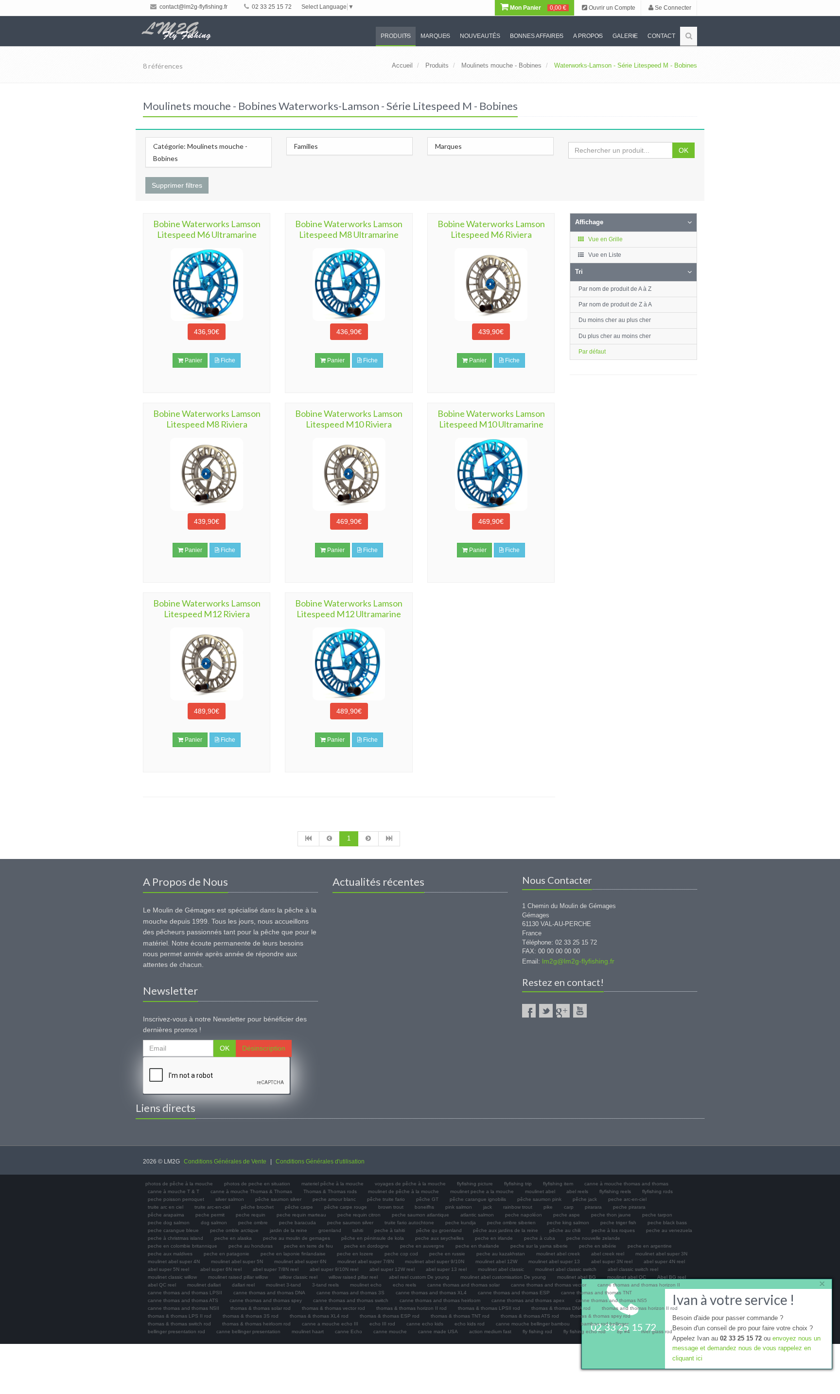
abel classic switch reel (633, 1269)
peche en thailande (477, 1246)
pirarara (593, 1207)
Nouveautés (480, 36)
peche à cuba (539, 1238)
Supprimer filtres (177, 185)
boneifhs (424, 1207)
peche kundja (460, 1222)
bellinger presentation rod (176, 1331)
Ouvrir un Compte (611, 7)
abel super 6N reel (221, 1269)
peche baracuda (297, 1222)
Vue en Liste (604, 254)
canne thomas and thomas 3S (350, 1292)
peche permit (210, 1214)
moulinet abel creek (558, 1253)
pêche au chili (564, 1230)
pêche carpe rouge (345, 1207)
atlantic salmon (477, 1214)
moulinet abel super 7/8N (365, 1261)
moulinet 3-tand (283, 1284)
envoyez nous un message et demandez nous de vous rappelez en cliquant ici (746, 1348)
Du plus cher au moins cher (614, 336)
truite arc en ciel (165, 1207)
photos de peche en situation (257, 1183)
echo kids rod (470, 1323)
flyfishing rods (657, 1191)
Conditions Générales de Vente (225, 1161)
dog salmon (214, 1222)
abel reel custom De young (419, 1277)
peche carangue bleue (173, 1230)
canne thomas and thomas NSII (183, 1308)
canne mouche (390, 1331)
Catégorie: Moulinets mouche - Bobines (200, 152)
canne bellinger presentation (248, 1331)
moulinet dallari (204, 1284)
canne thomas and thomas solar (463, 1284)
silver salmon (229, 1199)
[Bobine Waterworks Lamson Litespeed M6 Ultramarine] (206, 284)
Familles (306, 146)
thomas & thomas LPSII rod (489, 1308)
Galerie (625, 36)
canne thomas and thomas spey (265, 1300)
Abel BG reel (671, 1277)
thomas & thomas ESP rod (390, 1316)
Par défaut (592, 351)
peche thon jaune (611, 1214)
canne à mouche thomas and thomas (626, 1183)
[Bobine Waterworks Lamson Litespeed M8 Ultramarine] (348, 284)
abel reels (577, 1191)
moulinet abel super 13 (554, 1261)
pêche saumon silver (278, 1199)
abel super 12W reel (392, 1269)
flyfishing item (558, 1183)
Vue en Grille (605, 239)
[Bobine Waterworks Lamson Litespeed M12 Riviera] (206, 663)
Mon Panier (537, 7)
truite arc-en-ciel (212, 1207)
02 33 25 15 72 (271, 6)
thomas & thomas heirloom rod (256, 1323)
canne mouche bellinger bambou (533, 1323)
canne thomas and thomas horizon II (638, 1284)
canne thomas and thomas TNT (596, 1292)
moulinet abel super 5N (237, 1261)
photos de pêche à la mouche (179, 1183)
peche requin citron (359, 1214)
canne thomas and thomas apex (527, 1300)
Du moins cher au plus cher (614, 320)
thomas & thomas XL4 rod (319, 1316)
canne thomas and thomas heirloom (440, 1300)
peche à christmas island (175, 1238)
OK (683, 150)
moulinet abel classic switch (565, 1269)
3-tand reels (325, 1284)
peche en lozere (355, 1253)
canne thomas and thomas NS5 (611, 1300)
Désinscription (263, 1048)
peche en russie (447, 1253)
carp (569, 1207)
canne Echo (348, 1331)
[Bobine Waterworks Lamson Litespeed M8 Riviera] (206, 474)
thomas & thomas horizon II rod (411, 1308)
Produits (396, 36)
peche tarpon (657, 1214)
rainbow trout (517, 1207)
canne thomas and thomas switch (350, 1300)
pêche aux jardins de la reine (505, 1230)
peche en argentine (650, 1246)
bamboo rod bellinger (605, 1323)
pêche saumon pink (539, 1199)
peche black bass (667, 1222)
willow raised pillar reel (353, 1277)
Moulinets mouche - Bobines (501, 65)
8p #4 (623, 1331)
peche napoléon (523, 1214)
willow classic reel (298, 1277)
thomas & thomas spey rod (600, 1316)
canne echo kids (424, 1323)
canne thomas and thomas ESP (514, 1292)
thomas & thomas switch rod (179, 1323)
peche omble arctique (234, 1230)
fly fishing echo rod (584, 1331)
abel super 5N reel (168, 1269)
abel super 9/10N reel (334, 1269)
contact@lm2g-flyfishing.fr (193, 6)
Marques (435, 36)
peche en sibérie (597, 1246)
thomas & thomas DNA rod (561, 1308)
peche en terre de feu (308, 1246)
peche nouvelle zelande (593, 1238)
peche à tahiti (389, 1230)
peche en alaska (233, 1238)
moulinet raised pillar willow (238, 1277)
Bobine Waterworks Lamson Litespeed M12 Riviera (207, 608)
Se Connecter (672, 7)
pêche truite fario (386, 1199)
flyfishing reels (615, 1191)
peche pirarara (629, 1207)
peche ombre (253, 1222)
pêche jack (585, 1199)
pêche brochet (257, 1207)
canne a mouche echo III (330, 1323)
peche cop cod (401, 1253)
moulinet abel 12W (496, 1261)
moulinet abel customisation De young (503, 1277)
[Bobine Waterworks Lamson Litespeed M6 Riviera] (491, 284)
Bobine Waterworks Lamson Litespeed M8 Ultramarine (348, 229)
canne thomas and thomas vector (548, 1284)
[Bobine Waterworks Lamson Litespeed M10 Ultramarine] (491, 474)
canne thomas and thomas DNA (269, 1292)
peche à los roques (613, 1230)
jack (487, 1207)
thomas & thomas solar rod (260, 1308)
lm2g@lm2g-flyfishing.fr (578, 961)
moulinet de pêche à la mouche (403, 1191)
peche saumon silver (350, 1222)
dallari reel (243, 1284)
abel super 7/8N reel (275, 1269)
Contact (661, 36)
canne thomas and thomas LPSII (185, 1292)
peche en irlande (494, 1238)
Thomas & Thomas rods (330, 1191)
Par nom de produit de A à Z (614, 289)
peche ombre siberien (511, 1222)
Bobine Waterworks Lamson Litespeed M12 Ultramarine (348, 608)
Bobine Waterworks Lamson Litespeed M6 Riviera (491, 229)
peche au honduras (250, 1246)
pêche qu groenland (439, 1230)
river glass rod (656, 1331)
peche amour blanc (334, 1199)
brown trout (390, 1207)
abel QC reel (162, 1284)
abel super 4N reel (664, 1261)
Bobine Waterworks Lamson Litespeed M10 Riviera (348, 418)
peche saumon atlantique (420, 1214)
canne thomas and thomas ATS (183, 1300)
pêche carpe (299, 1207)
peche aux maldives (170, 1253)
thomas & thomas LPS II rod (179, 1316)
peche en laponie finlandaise (293, 1253)
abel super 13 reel (446, 1269)
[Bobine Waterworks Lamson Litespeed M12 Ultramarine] (348, 663)
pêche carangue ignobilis (478, 1199)
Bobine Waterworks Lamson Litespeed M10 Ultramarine (491, 418)
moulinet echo (366, 1284)
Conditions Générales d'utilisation (320, 1161)
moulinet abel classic (501, 1269)
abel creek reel (607, 1253)
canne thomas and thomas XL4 (431, 1292)
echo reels (404, 1284)
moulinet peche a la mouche (482, 1191)
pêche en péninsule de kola (372, 1238)
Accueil (402, 65)
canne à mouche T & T (173, 1191)
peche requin (250, 1214)
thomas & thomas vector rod (333, 1308)
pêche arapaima (166, 1214)
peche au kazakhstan (500, 1253)
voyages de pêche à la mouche (410, 1183)
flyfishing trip (518, 1183)
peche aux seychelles (439, 1238)
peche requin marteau (301, 1214)
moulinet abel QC (626, 1277)
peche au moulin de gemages (296, 1238)
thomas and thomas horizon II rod (640, 1308)
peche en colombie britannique (182, 1246)
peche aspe (566, 1214)
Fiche (227, 360)
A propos (588, 36)
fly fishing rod (537, 1331)
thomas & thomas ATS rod (530, 1316)
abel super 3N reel (611, 1261)
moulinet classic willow (172, 1277)
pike (548, 1207)
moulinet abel (540, 1191)
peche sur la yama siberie (539, 1246)
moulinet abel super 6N (300, 1261)
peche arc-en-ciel (627, 1199)
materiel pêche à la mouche (332, 1183)
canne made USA (438, 1331)
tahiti (357, 1230)
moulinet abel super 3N (661, 1253)
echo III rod (382, 1323)
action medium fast (490, 1331)
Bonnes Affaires (536, 36)
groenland (329, 1230)
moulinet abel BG (576, 1277)
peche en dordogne (366, 1246)
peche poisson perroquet (176, 1199)
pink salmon (458, 1207)
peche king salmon (568, 1222)
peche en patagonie (226, 1253)
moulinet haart (308, 1331)
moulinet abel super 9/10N (434, 1261)
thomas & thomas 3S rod (251, 1316)
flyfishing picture (475, 1183)
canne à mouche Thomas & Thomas (251, 1191)
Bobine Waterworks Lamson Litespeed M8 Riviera (207, 418)
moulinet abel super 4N (174, 1261)
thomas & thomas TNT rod (460, 1316)
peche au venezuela (669, 1230)
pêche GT (427, 1199)
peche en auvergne (422, 1246)
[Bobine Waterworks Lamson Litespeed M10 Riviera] (348, 474)
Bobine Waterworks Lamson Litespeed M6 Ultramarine (207, 229)
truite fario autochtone (409, 1222)
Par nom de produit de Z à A (615, 304)
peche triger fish (618, 1222)
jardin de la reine (288, 1230)
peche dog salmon (169, 1222)
